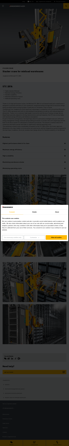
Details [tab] (34, 212)
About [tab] (57, 212)
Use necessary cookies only (12, 237)
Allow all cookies (56, 237)
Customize (33, 237)
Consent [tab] (12, 212)
